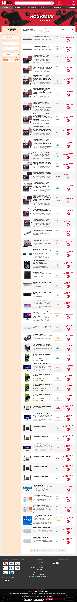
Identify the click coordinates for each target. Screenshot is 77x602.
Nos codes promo (38, 572)
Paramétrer (38, 599)
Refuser (27, 599)
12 (62, 550)
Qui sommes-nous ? (38, 562)
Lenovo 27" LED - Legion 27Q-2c (41, 363)
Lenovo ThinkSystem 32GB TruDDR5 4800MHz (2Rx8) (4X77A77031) (42, 231)
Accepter (49, 599)
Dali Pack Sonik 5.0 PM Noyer (40, 476)
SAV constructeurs (38, 569)
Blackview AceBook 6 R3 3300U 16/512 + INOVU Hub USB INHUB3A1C (42, 153)
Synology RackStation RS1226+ (41, 46)
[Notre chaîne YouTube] (57, 564)
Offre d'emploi (42, 567)
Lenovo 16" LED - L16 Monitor (40, 240)
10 (59, 550)
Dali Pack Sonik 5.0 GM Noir (40, 426)
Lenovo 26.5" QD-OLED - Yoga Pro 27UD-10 (41, 311)
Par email (7, 580)
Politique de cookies (38, 565)
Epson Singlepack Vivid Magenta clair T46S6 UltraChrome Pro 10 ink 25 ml (42, 346)
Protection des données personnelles (38, 576)
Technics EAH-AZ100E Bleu (40, 249)
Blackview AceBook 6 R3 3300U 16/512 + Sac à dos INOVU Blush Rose (42, 66)
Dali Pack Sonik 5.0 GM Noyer (40, 436)
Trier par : (56, 29)
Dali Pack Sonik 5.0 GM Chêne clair (42, 406)
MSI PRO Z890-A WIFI (38, 334)
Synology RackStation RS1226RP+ (42, 36)
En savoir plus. (50, 596)
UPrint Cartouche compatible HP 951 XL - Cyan (42, 375)
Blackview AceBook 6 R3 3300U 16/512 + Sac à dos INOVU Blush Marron (41, 57)
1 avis (41, 360)
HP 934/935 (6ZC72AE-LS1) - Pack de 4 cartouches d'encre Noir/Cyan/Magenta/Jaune (42, 262)
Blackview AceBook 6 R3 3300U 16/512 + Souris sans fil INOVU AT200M (41, 221)
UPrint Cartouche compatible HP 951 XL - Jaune (42, 395)
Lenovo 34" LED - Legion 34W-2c (41, 444)
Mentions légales (40, 564)
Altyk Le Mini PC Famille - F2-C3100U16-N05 (40, 538)
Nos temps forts (38, 571)
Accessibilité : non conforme (38, 578)
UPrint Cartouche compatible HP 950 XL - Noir (41, 355)
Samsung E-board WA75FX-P (40, 505)
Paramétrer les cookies (38, 574)
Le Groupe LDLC (34, 567)
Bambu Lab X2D (37, 272)
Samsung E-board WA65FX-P (41, 495)
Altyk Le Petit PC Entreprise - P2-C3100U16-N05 (41, 528)
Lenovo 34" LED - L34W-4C (40, 301)
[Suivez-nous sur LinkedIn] (53, 563)
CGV (34, 564)
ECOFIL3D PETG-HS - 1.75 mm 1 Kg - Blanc (42, 283)
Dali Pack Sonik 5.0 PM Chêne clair (42, 456)
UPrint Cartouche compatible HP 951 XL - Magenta (42, 385)
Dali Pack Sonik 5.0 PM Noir (40, 466)
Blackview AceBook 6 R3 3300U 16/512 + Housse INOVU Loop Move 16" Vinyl (42, 164)
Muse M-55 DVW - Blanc (39, 325)
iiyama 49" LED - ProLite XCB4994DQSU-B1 (39, 484)
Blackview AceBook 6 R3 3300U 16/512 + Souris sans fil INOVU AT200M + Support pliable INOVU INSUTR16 (42, 210)
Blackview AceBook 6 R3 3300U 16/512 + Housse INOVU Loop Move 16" (42, 174)
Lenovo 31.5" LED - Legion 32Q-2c (41, 413)
